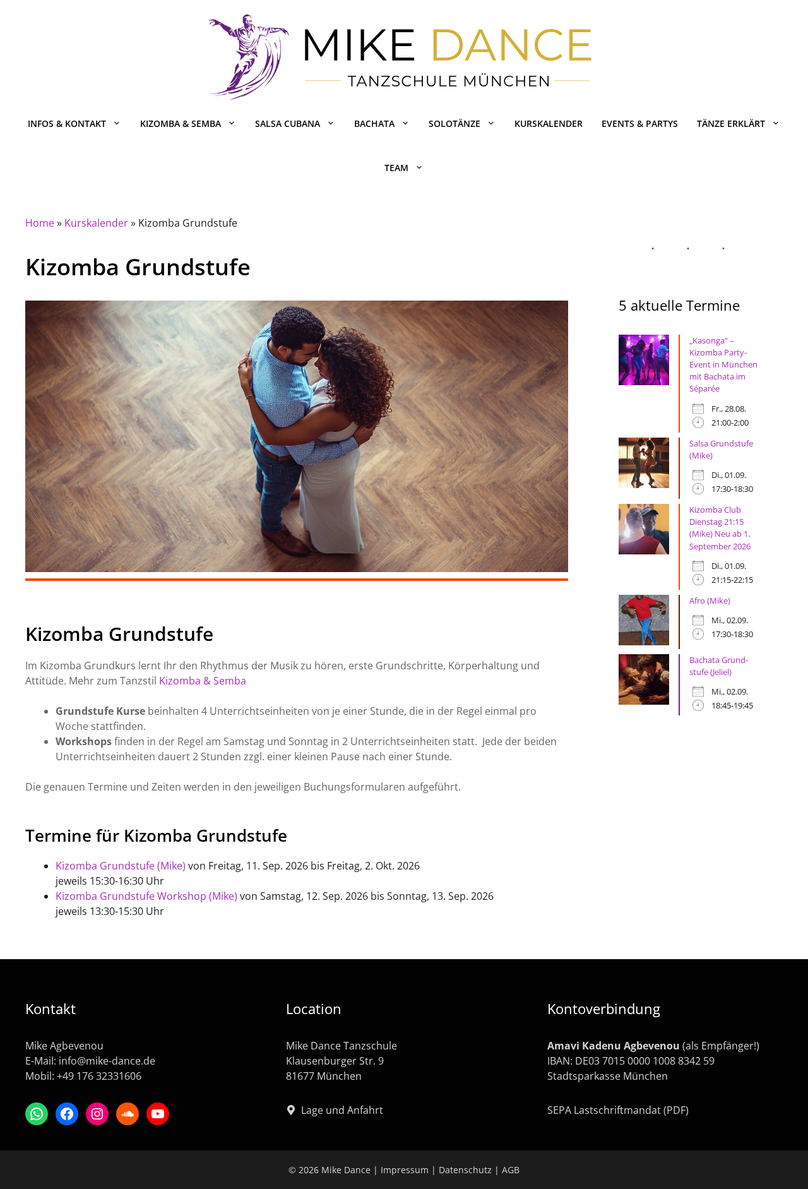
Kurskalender (548, 123)
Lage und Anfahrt (342, 1110)
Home (39, 223)
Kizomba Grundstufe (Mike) (121, 866)
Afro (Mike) (709, 600)
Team (396, 168)
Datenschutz (465, 1170)
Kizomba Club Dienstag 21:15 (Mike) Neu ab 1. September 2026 (720, 528)
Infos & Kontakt (67, 123)
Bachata (374, 123)
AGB (511, 1170)
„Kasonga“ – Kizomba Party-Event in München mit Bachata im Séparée (723, 365)
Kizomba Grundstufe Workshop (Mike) (146, 896)
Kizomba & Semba (180, 123)
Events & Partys (640, 123)
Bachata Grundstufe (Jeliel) (718, 666)
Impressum (405, 1170)
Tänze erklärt (731, 123)
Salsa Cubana (287, 123)
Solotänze (454, 123)
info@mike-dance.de (107, 1061)
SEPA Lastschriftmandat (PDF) (618, 1110)
